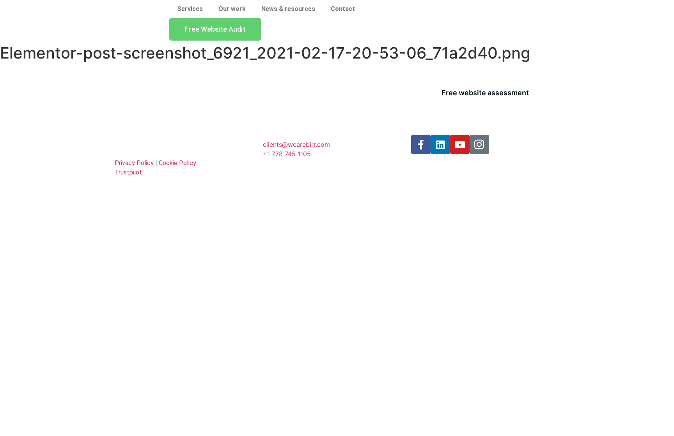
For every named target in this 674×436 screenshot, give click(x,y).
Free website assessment (485, 93)
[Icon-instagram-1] (479, 144)
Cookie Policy (177, 163)
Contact (343, 8)
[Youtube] (460, 144)
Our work (232, 8)
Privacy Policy (134, 163)
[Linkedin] (440, 144)
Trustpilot (128, 172)
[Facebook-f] (421, 144)
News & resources (288, 8)
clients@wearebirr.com (296, 144)
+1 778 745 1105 (287, 154)
